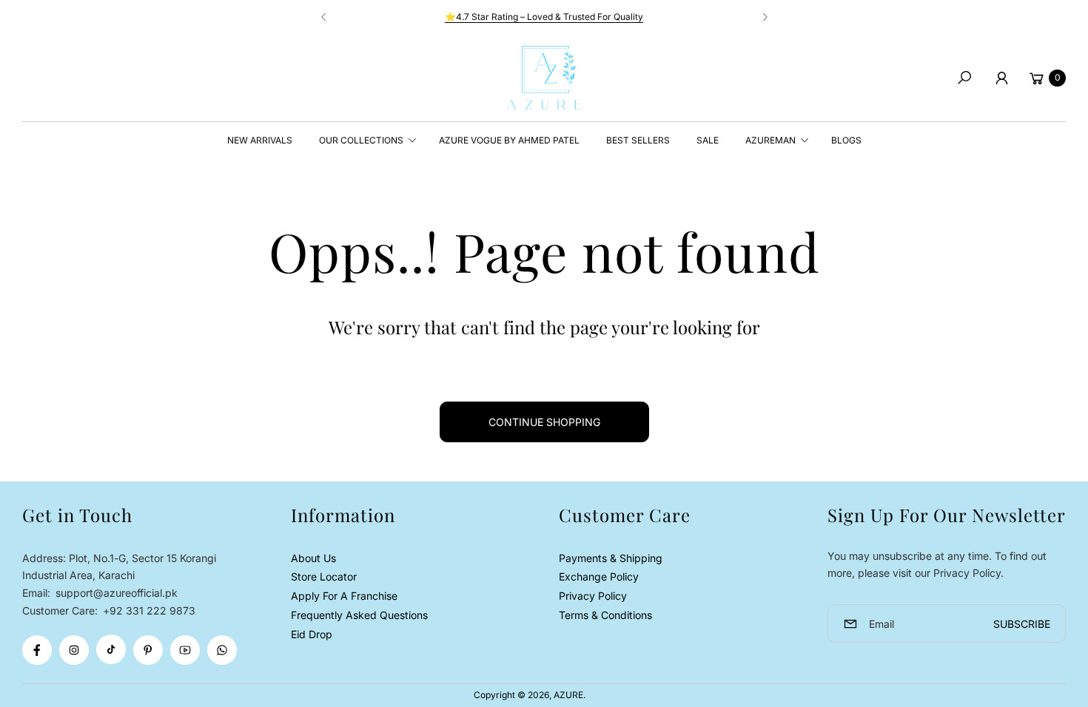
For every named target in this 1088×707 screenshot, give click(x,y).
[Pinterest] (148, 650)
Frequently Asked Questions (359, 615)
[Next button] (764, 17)
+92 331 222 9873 (149, 610)
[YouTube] (185, 650)
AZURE (568, 694)
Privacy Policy (593, 595)
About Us (313, 558)
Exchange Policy (599, 576)
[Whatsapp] (222, 650)
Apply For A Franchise (344, 595)
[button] (964, 77)
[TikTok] (111, 649)
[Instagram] (74, 650)
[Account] (1001, 77)
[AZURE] (544, 77)
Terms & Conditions (605, 615)
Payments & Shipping (610, 558)
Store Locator (324, 576)
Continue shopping (544, 422)
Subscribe (1021, 624)
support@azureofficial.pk (115, 592)
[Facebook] (37, 650)
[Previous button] (324, 17)
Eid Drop (311, 634)
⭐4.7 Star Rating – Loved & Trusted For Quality (544, 16)
